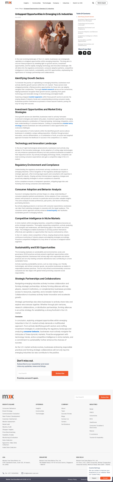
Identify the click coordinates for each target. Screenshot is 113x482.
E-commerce (94, 434)
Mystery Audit (6, 427)
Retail (91, 409)
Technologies (40, 413)
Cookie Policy (96, 474)
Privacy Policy (72, 479)
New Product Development (11, 416)
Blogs (21, 8)
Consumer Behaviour (9, 408)
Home (16, 8)
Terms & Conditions (87, 479)
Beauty (92, 431)
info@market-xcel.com (31, 473)
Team (63, 411)
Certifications (65, 424)
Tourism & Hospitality (96, 437)
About (63, 408)
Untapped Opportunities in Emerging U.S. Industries (39, 8)
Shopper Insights (7, 429)
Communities (40, 411)
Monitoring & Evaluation (10, 437)
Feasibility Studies (8, 435)
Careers (63, 421)
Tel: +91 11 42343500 (11, 473)
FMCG (92, 412)
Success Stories (66, 413)
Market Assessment (8, 421)
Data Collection (7, 440)
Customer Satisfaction (9, 419)
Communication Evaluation (11, 413)
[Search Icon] (93, 3)
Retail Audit (6, 424)
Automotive (93, 415)
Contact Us (65, 419)
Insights (38, 408)
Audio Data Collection (9, 447)
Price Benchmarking (8, 432)
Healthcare (93, 422)
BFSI (91, 419)
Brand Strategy (7, 411)
